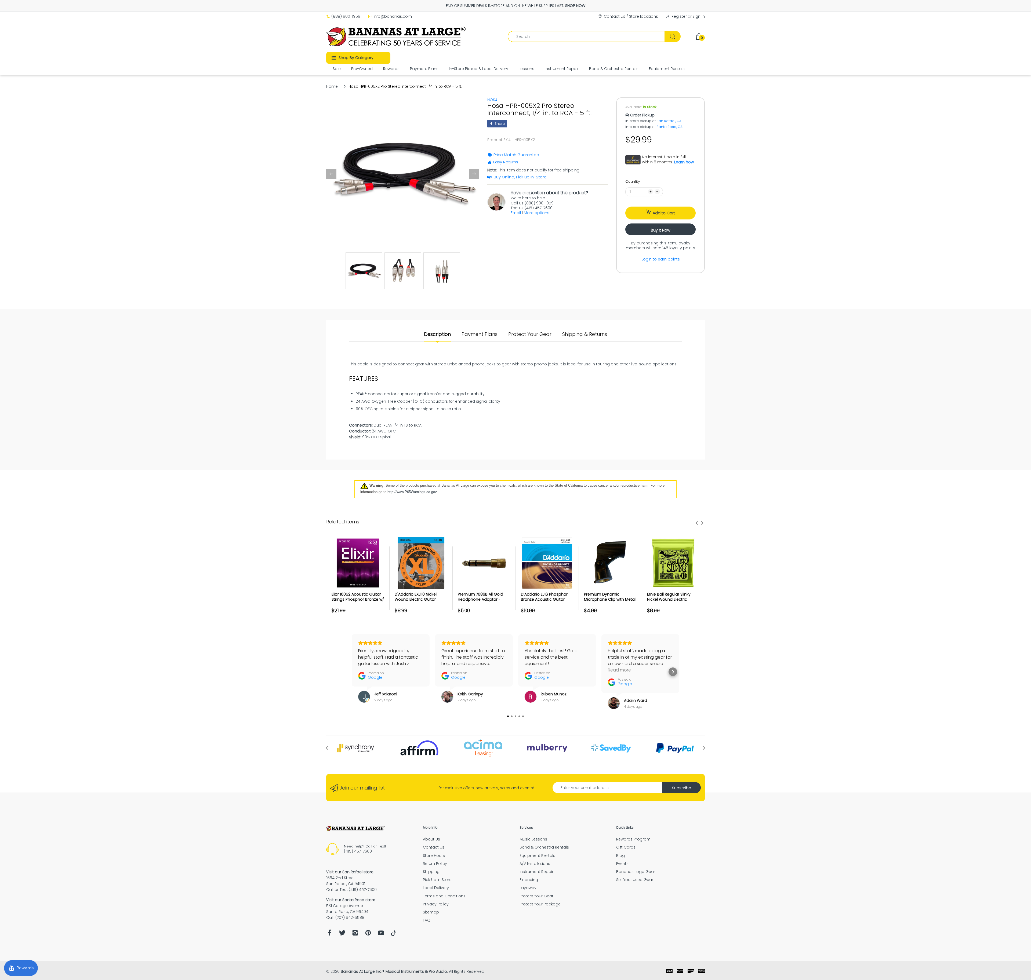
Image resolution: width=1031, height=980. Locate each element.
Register (679, 16)
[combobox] (594, 36)
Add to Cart (664, 213)
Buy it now (660, 230)
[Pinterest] (368, 934)
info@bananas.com (392, 16)
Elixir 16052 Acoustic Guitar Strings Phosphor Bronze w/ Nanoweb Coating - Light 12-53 (358, 602)
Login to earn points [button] (660, 259)
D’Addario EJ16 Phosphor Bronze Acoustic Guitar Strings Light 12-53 (544, 599)
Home (332, 86)
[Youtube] (381, 934)
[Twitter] (342, 934)
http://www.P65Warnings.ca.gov (412, 492)
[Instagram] (355, 934)
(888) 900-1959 (345, 16)
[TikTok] (393, 934)
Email (516, 212)
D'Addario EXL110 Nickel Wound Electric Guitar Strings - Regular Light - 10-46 (420, 602)
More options (536, 212)
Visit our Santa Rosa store (350, 899)
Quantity (632, 181)
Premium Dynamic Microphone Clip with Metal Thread (610, 599)
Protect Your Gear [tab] (529, 334)
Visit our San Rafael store (349, 872)
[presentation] (696, 523)
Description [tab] (437, 334)
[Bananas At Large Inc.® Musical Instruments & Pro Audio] (396, 36)
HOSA (492, 99)
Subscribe (681, 788)
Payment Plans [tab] (480, 334)
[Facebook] (329, 934)
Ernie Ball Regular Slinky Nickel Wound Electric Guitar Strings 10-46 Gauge (673, 599)
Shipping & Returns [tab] (584, 334)
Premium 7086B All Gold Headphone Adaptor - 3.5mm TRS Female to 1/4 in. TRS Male (484, 602)
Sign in (698, 16)
